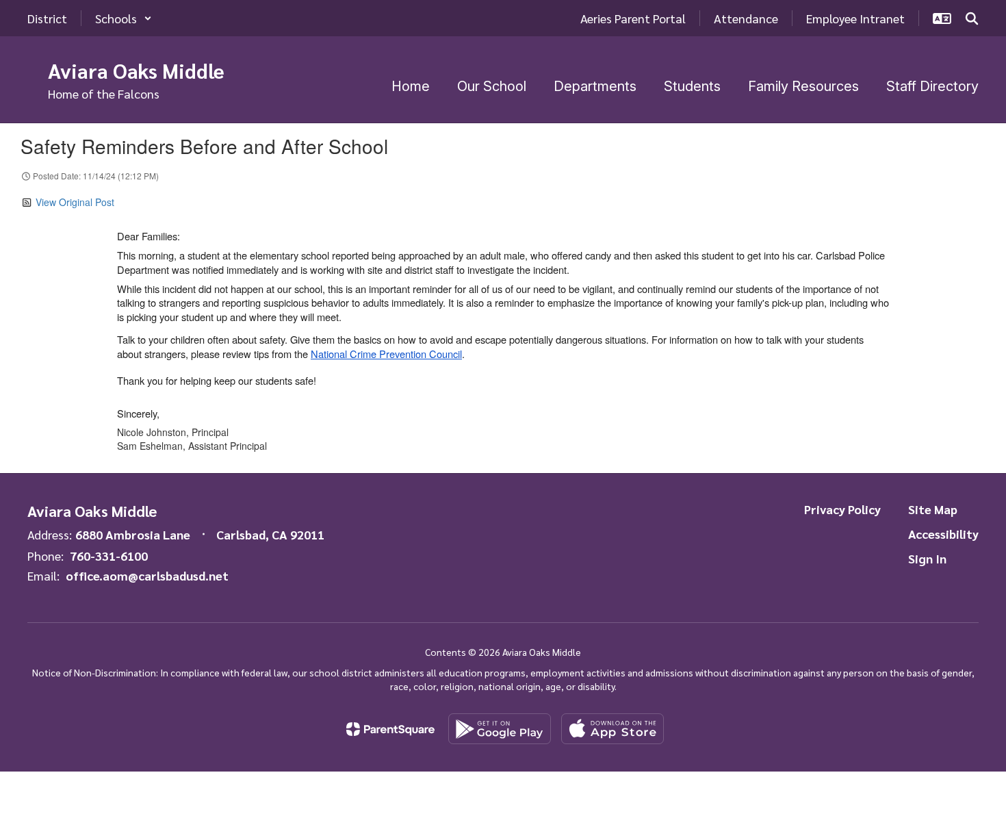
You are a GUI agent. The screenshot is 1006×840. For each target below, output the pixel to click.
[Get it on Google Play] (499, 728)
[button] (123, 18)
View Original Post (75, 202)
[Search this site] (972, 18)
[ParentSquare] (390, 729)
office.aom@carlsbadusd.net (147, 575)
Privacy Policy (842, 509)
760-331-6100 (109, 555)
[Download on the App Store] (612, 728)
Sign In (927, 558)
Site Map (932, 509)
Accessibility (943, 534)
